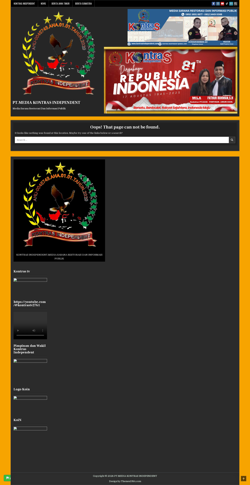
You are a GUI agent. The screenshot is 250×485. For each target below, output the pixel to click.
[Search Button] (235, 3)
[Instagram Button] (218, 3)
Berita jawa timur (61, 3)
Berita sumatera (83, 3)
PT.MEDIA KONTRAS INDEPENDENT (46, 102)
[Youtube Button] (222, 3)
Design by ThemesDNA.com (125, 481)
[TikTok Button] (227, 3)
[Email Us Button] (231, 3)
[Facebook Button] (213, 3)
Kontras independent (24, 3)
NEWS (43, 3)
